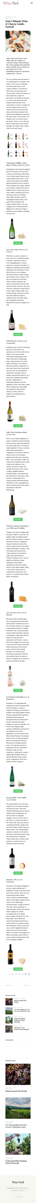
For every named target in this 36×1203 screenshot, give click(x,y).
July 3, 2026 (18, 1025)
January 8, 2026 (10, 17)
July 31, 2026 (18, 1007)
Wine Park (8, 18)
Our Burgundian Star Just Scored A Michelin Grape (22, 1010)
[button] (18, 243)
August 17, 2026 (19, 998)
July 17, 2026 (18, 1016)
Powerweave (21, 1190)
